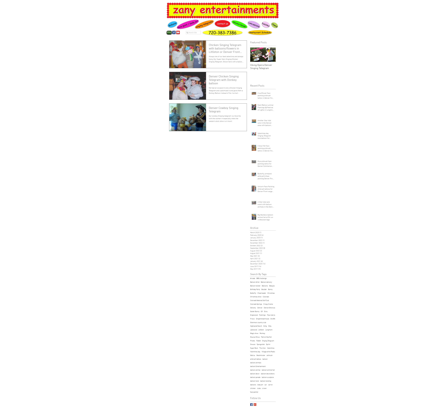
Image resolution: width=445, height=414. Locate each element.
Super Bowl (254, 348)
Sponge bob (261, 344)
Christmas (271, 293)
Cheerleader (261, 293)
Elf (262, 312)
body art (260, 385)
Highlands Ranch (256, 326)
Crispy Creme (268, 304)
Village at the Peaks (268, 352)
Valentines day (255, 352)
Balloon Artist (254, 282)
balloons (253, 385)
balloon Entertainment (258, 367)
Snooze (252, 344)
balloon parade (255, 377)
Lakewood (253, 330)
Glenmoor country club (258, 323)
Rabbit (258, 341)
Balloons (265, 286)
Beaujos (272, 286)
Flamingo (262, 315)
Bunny (270, 290)
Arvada (252, 279)
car (265, 385)
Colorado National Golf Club (259, 301)
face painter (254, 392)
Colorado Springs (256, 304)
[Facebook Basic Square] (251, 404)
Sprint (268, 344)
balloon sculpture (268, 377)
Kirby (265, 326)
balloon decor (255, 374)
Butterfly (253, 293)
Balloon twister (255, 286)
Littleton (261, 330)
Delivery (253, 308)
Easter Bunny (254, 312)
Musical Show (255, 337)
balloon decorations (268, 374)
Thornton (262, 348)
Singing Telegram (268, 341)
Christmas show (255, 297)
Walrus (252, 355)
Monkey (262, 333)
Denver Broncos (269, 308)
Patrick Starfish (266, 337)
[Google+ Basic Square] (255, 404)
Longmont (268, 330)
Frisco (252, 319)
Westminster (260, 355)
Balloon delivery (266, 282)
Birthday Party (255, 290)
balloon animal (255, 370)
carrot (270, 385)
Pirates (252, 341)
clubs (259, 388)
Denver (259, 308)
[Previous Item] (254, 54)
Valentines (270, 348)
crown (264, 388)
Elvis (265, 312)
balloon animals (255, 363)
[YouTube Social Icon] (178, 32)
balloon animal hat (268, 370)
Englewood (254, 315)
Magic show (254, 333)
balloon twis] (254, 381)
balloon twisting (265, 381)
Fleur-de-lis (271, 315)
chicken (253, 388)
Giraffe (272, 319)
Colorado (266, 297)
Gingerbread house (262, 319)
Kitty (269, 326)
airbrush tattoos (255, 359)
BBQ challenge (261, 279)
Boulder (264, 290)
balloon (265, 359)
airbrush (270, 355)
